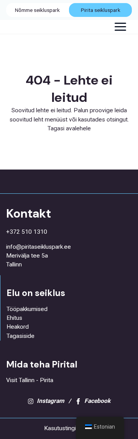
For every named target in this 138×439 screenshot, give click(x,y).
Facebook (97, 400)
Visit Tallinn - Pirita (29, 380)
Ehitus (14, 317)
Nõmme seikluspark (37, 10)
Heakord (18, 326)
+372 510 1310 (26, 231)
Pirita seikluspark (100, 10)
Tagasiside (20, 336)
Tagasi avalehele (69, 128)
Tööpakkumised (27, 309)
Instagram (50, 400)
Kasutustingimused (69, 428)
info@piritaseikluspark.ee (38, 246)
